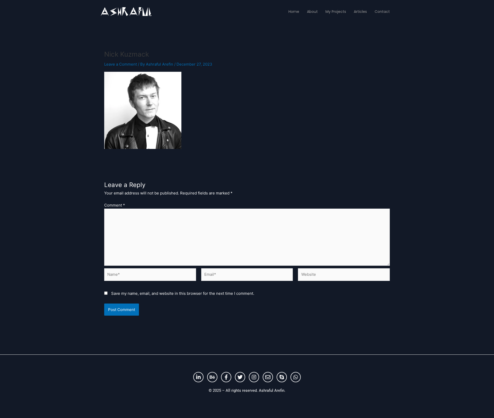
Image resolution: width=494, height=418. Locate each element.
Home (293, 11)
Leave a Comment (120, 64)
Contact (382, 11)
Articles (360, 11)
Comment (114, 205)
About (312, 11)
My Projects (335, 11)
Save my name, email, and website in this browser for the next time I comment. (182, 293)
